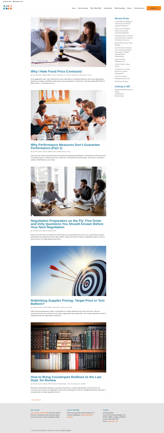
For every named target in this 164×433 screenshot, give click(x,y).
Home (74, 8)
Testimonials (108, 8)
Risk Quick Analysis (121, 81)
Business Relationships (59, 151)
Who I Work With (96, 8)
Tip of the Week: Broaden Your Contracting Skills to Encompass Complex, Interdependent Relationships (123, 52)
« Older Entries (36, 400)
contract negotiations (72, 75)
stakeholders (83, 75)
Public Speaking (119, 8)
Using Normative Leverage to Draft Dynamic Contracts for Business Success (124, 38)
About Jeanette (83, 8)
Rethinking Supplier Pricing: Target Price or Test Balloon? (67, 302)
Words (89, 75)
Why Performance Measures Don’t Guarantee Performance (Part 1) (65, 146)
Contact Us (153, 8)
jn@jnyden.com (113, 421)
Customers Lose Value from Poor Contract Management (122, 71)
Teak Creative (66, 430)
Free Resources (139, 8)
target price (64, 307)
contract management (58, 75)
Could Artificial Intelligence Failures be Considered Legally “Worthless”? (124, 24)
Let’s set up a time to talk (39, 413)
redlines (83, 384)
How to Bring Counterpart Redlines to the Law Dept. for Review (66, 378)
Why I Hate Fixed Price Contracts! (56, 71)
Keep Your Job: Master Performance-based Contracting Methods (122, 31)
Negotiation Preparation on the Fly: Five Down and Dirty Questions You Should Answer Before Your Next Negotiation (67, 224)
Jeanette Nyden (37, 75)
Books (129, 8)
